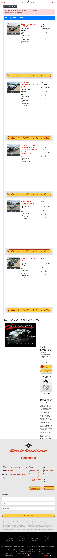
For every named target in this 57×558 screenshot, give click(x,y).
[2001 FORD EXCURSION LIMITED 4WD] (13, 86)
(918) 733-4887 (12, 471)
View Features (46, 75)
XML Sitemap (47, 540)
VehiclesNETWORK (27, 550)
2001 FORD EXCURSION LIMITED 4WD (29, 84)
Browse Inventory (36, 488)
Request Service (49, 488)
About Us (10, 536)
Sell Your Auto (35, 536)
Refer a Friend (22, 542)
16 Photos (13, 155)
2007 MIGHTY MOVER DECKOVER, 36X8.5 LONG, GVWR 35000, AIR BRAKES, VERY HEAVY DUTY (30, 149)
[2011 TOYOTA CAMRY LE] (13, 262)
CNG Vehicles (10, 538)
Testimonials (34, 540)
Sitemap (47, 538)
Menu (54, 3)
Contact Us (22, 538)
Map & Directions (22, 540)
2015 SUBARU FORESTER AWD (27, 202)
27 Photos (13, 33)
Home (10, 535)
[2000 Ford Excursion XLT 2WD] (13, 28)
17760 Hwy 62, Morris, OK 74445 (18, 467)
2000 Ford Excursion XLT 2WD (29, 25)
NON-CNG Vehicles (10, 540)
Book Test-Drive (34, 538)
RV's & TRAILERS (10, 542)
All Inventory (22, 536)
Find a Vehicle (35, 535)
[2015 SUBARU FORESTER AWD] (13, 205)
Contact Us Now (29, 515)
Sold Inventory (47, 536)
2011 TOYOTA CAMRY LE (29, 259)
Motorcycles (22, 535)
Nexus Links (47, 542)
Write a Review (34, 542)
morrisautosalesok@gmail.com (16, 474)
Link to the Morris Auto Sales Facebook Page (3, 478)
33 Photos (13, 92)
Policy (47, 535)
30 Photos (13, 211)
